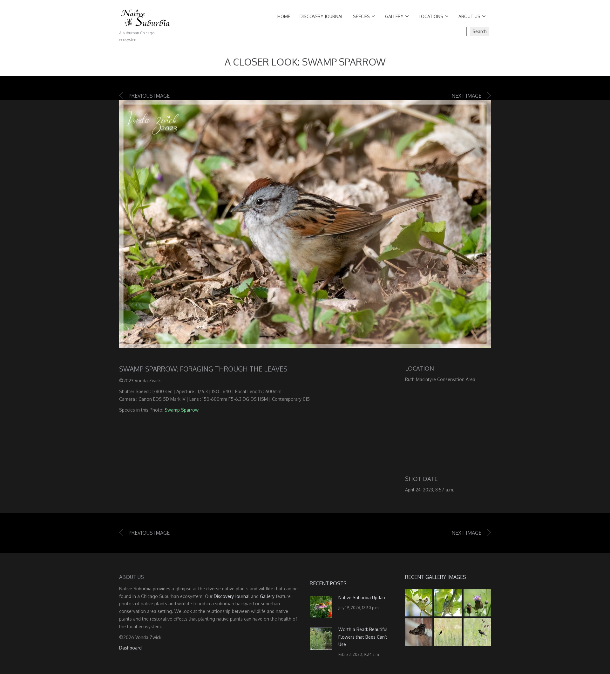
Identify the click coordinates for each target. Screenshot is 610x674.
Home (283, 16)
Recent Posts (328, 583)
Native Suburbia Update (362, 597)
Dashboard (130, 647)
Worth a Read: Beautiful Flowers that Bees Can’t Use (363, 637)
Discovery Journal (321, 16)
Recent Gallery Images (435, 577)
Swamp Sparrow (182, 410)
